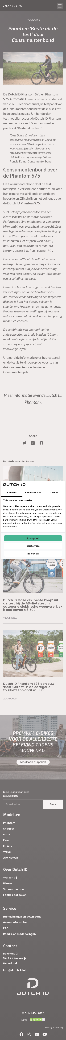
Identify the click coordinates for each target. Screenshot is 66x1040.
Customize (33, 546)
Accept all (33, 538)
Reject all (33, 553)
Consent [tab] (11, 492)
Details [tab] (54, 492)
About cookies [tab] (33, 492)
